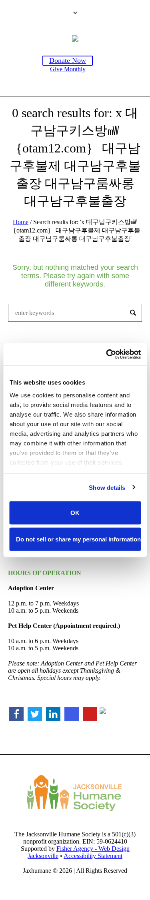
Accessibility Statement (93, 855)
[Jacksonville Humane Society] (75, 38)
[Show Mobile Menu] (107, 72)
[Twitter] (35, 714)
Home (20, 221)
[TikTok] (105, 713)
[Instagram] (71, 714)
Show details (107, 487)
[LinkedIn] (53, 714)
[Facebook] (16, 714)
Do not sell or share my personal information (78, 538)
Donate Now (67, 60)
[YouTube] (90, 714)
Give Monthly (68, 69)
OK (75, 512)
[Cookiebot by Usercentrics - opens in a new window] (107, 354)
